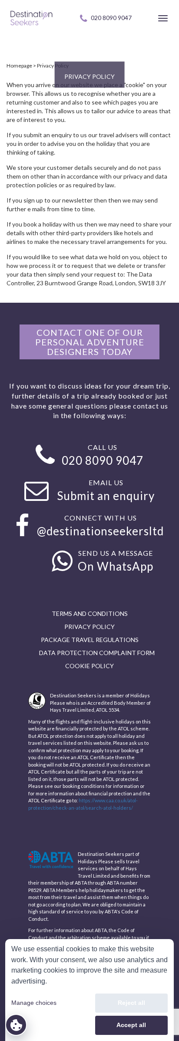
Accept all (131, 1024)
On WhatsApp (115, 566)
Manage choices (33, 1002)
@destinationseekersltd (100, 531)
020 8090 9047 (111, 17)
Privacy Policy (53, 65)
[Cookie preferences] (16, 1025)
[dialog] (89, 990)
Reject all (131, 1002)
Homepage (19, 65)
